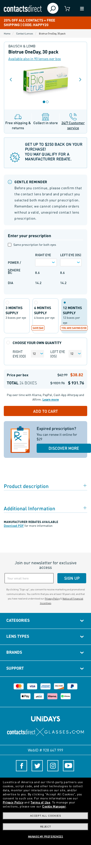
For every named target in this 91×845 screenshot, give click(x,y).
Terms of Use (40, 802)
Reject (45, 826)
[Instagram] (52, 765)
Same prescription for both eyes (34, 245)
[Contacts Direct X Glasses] (45, 732)
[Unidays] (45, 718)
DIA (10, 282)
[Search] (53, 8)
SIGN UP (72, 578)
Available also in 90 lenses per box (34, 58)
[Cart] (67, 8)
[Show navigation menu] (82, 8)
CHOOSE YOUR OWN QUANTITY (37, 342)
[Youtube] (68, 765)
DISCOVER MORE (64, 448)
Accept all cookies (45, 815)
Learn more (50, 399)
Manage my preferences (45, 836)
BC (10, 272)
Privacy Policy (52, 598)
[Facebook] (21, 765)
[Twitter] (37, 765)
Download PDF (14, 526)
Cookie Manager (54, 806)
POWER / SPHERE (14, 263)
